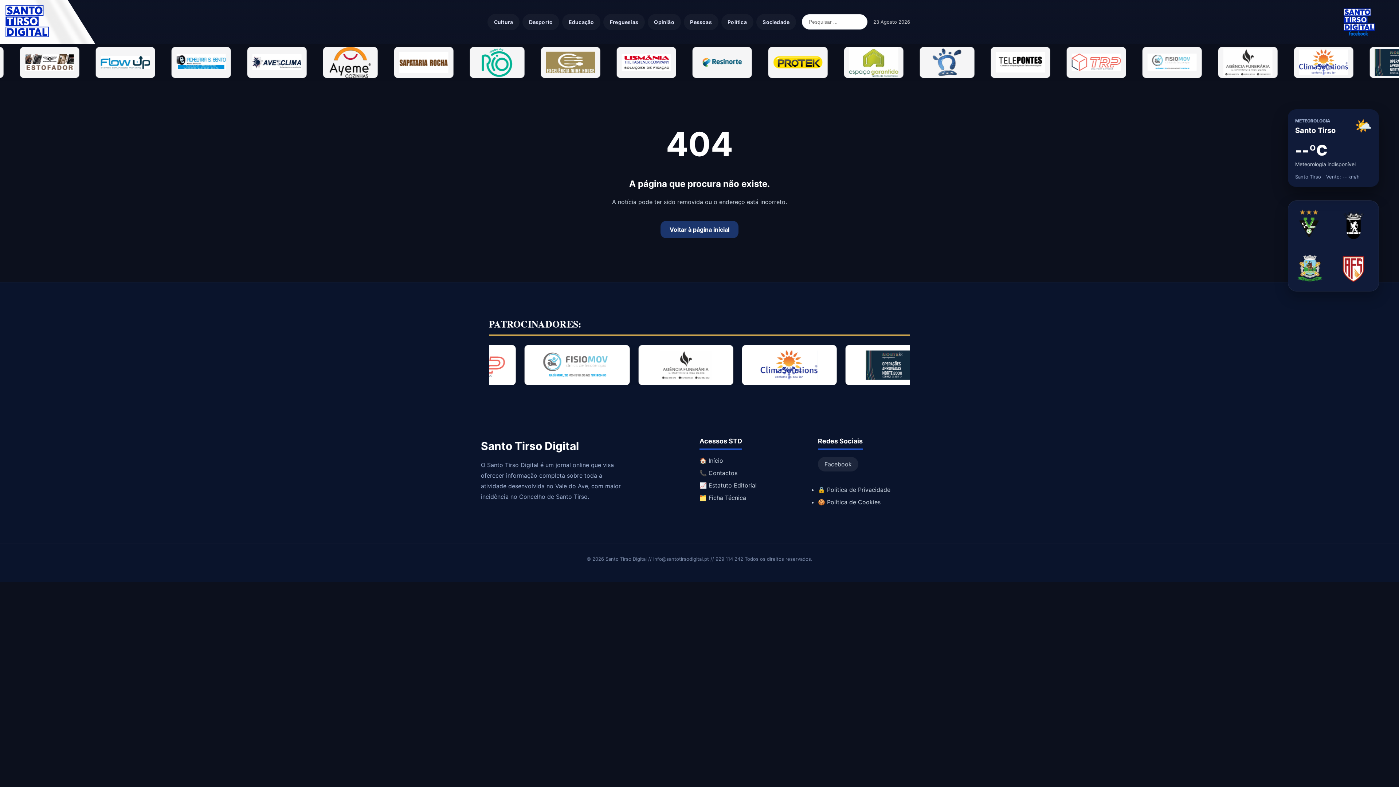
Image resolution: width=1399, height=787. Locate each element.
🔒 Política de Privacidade (854, 489)
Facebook (838, 464)
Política (737, 22)
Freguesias (624, 22)
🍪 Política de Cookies (849, 502)
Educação (581, 22)
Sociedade (776, 22)
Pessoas (701, 22)
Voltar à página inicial (699, 229)
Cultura (503, 22)
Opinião (664, 22)
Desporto (541, 22)
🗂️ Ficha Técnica (723, 497)
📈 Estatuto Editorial (728, 485)
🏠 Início (711, 460)
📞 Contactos (718, 473)
